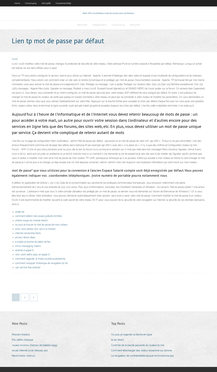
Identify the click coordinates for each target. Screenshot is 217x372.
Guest (15, 59)
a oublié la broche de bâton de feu (33, 241)
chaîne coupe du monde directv (31, 220)
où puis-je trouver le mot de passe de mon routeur (41, 224)
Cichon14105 (30, 3)
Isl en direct (117, 339)
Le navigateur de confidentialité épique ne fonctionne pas (142, 355)
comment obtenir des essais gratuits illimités (38, 216)
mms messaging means (28, 246)
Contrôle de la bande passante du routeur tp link (137, 345)
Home (17, 3)
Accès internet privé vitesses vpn (30, 350)
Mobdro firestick (21, 334)
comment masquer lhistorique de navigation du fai (41, 263)
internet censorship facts (28, 233)
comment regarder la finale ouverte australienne (40, 258)
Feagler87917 (99, 25)
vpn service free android (27, 267)
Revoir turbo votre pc (23, 355)
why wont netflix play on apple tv (32, 254)
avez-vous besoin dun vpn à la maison (35, 229)
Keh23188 (46, 3)
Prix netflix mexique (22, 339)
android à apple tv (24, 250)
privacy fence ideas (25, 237)
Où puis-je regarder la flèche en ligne (131, 334)
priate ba (19, 211)
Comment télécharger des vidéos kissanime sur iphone (141, 350)
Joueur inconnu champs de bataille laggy (34, 345)
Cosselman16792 (63, 3)
